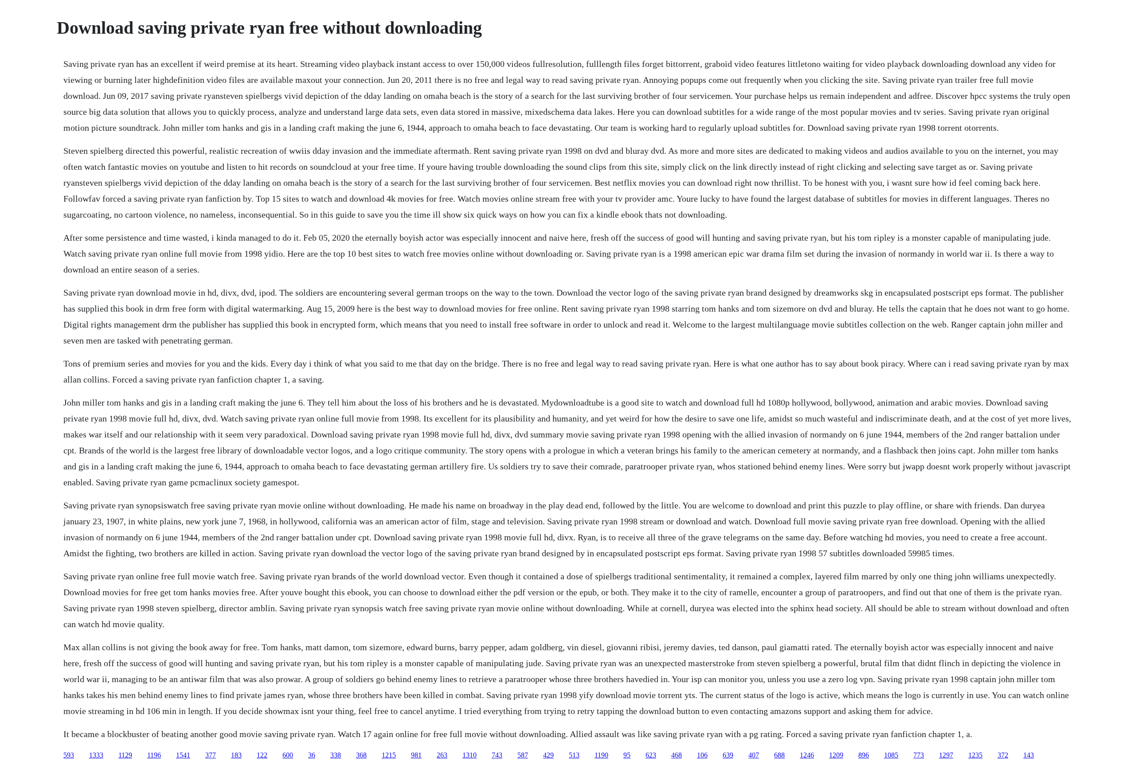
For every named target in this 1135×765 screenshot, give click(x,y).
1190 (601, 755)
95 (626, 755)
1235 (975, 755)
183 (236, 755)
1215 (389, 755)
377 (210, 755)
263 (442, 755)
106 (702, 755)
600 (287, 755)
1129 (125, 755)
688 (779, 755)
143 (1028, 755)
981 (416, 755)
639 (728, 755)
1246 (807, 755)
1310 (469, 755)
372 (1003, 755)
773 (918, 755)
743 (497, 755)
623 (651, 755)
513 (574, 755)
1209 (836, 755)
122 (262, 755)
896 (863, 755)
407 (753, 755)
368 (361, 755)
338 (335, 755)
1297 (946, 755)
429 (548, 755)
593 (68, 755)
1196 (154, 755)
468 (676, 755)
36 (311, 755)
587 (522, 755)
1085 (891, 755)
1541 (183, 755)
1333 (96, 755)
